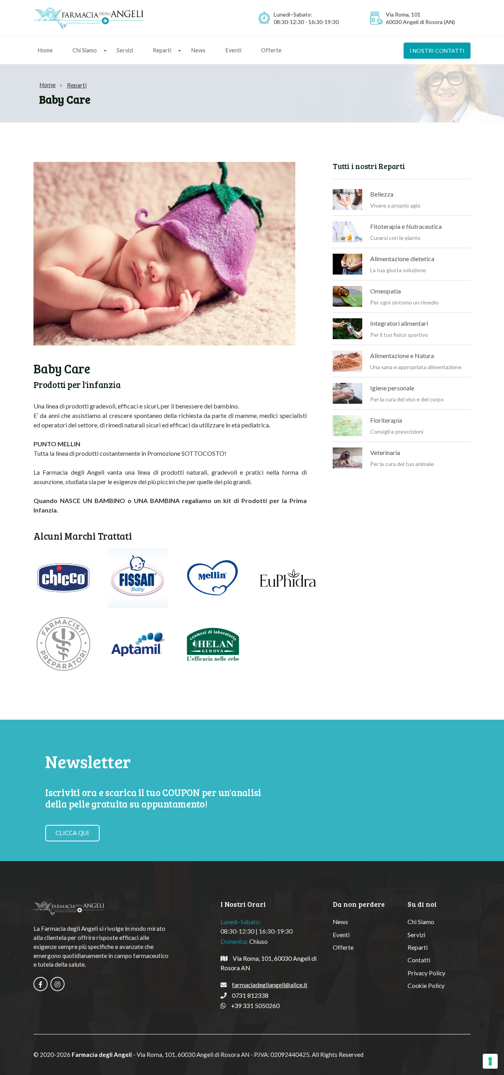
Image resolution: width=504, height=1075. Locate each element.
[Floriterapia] (347, 425)
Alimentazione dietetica (402, 258)
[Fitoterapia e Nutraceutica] (347, 231)
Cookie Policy (426, 985)
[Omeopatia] (347, 296)
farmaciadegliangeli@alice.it (270, 984)
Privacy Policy (426, 973)
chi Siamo (84, 50)
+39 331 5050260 (255, 1005)
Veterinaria (385, 452)
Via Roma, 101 (403, 14)
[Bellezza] (347, 199)
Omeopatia (385, 291)
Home (45, 50)
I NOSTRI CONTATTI (437, 50)
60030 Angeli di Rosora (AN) (420, 22)
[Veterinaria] (347, 457)
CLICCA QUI (72, 833)
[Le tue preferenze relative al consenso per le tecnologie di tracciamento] (490, 1061)
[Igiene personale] (347, 393)
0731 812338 (250, 995)
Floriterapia (386, 420)
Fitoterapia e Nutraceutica (406, 226)
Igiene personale (392, 388)
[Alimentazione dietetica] (347, 264)
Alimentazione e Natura (402, 355)
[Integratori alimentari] (347, 328)
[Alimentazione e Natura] (347, 361)
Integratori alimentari (399, 323)
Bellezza (381, 194)
